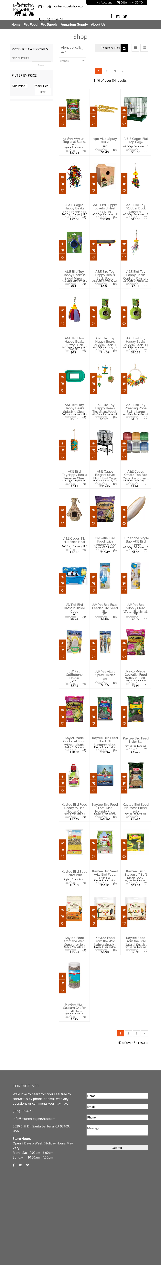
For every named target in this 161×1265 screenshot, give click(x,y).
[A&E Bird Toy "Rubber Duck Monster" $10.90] (136, 158)
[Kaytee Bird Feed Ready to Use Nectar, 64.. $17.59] (74, 757)
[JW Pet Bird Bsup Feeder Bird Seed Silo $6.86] (105, 558)
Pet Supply (49, 24)
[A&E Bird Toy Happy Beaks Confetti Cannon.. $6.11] (136, 225)
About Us (98, 24)
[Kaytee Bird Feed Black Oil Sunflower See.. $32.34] (105, 691)
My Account (104, 2)
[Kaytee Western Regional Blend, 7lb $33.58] (74, 91)
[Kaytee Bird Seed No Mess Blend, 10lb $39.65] (136, 757)
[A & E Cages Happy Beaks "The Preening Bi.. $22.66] (74, 158)
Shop (80, 36)
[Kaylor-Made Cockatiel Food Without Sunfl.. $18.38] (74, 691)
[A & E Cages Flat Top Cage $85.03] (136, 91)
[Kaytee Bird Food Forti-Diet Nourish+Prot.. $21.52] (108, 757)
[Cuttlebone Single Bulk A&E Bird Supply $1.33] (136, 491)
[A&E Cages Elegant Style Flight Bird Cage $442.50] (105, 424)
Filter (43, 91)
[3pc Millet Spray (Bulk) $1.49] (105, 91)
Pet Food (31, 24)
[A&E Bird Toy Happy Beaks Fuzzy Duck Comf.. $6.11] (74, 291)
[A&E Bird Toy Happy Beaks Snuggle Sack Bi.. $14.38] (105, 291)
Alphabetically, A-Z (71, 49)
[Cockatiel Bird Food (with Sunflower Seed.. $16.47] (105, 491)
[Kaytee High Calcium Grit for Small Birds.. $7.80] (74, 957)
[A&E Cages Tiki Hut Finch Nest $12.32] (74, 491)
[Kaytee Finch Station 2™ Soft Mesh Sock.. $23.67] (136, 824)
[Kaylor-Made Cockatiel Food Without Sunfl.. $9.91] (136, 624)
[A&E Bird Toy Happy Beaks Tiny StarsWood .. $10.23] (105, 358)
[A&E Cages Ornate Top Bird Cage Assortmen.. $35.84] (137, 424)
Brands (64, 61)
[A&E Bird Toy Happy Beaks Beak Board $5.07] (105, 225)
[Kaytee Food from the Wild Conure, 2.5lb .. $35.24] (74, 891)
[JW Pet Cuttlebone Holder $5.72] (74, 624)
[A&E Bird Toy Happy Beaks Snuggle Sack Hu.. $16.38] (136, 291)
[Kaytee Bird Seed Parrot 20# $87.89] (74, 824)
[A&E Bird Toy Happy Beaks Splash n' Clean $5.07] (74, 358)
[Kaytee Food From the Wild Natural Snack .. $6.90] (105, 891)
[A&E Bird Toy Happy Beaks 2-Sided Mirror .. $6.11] (74, 225)
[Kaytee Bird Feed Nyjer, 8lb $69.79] (136, 691)
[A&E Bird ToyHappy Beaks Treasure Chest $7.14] (74, 424)
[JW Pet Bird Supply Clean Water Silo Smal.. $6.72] (136, 558)
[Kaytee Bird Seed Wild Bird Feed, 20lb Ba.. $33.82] (105, 824)
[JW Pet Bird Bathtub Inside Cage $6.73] (74, 558)
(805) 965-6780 (53, 19)
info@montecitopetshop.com (64, 6)
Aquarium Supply (74, 24)
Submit (117, 1147)
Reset (41, 65)
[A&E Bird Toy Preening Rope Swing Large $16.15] (136, 358)
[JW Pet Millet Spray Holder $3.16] (105, 624)
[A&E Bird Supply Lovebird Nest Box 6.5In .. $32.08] (105, 158)
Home (15, 24)
